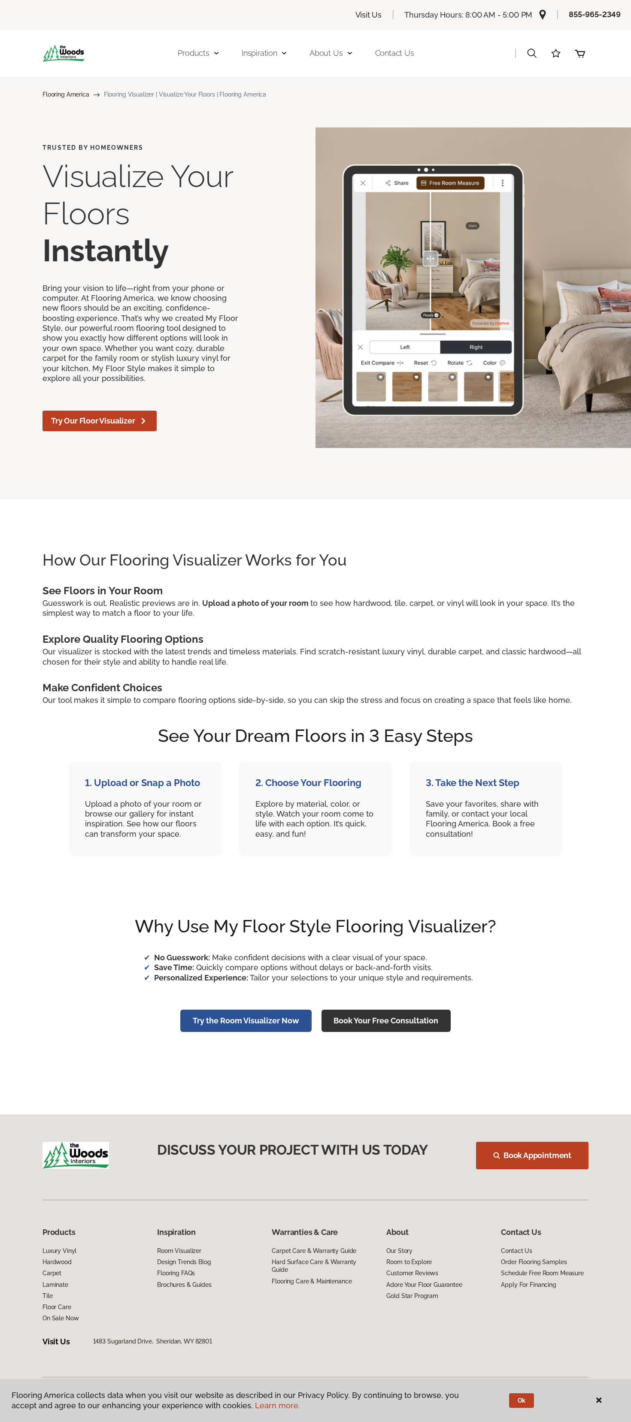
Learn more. (277, 1405)
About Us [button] (326, 52)
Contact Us (394, 52)
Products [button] (193, 52)
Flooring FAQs (176, 1273)
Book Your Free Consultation (386, 1020)
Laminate (55, 1284)
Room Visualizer (179, 1250)
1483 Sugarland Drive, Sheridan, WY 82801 (152, 1341)
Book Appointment (537, 1155)
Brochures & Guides (184, 1284)
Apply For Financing (528, 1284)
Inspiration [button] (259, 52)
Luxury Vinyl (59, 1250)
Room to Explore (409, 1262)
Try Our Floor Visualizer (93, 420)
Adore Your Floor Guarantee (424, 1284)
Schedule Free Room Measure (542, 1273)
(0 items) (580, 53)
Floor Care (56, 1307)
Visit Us (368, 14)
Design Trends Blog (184, 1262)
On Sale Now (60, 1318)
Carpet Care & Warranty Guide (314, 1250)
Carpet (51, 1273)
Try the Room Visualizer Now (246, 1020)
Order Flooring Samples (534, 1262)
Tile (47, 1295)
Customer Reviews (412, 1273)
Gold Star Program (412, 1295)
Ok (522, 1400)
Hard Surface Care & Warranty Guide (314, 1266)
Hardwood (57, 1262)
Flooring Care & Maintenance (312, 1281)
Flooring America (65, 94)
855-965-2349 (595, 14)
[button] (531, 53)
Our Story (399, 1250)
